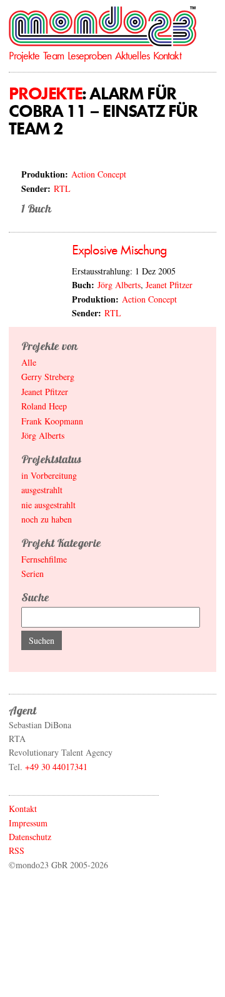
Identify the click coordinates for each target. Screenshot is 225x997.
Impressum (28, 823)
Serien (32, 573)
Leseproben (89, 55)
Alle (28, 362)
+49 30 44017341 (56, 767)
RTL (62, 188)
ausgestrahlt (41, 490)
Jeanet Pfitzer (169, 285)
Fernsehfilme (44, 559)
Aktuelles (132, 55)
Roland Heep (44, 406)
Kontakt (167, 55)
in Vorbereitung (49, 475)
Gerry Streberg (47, 377)
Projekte (24, 55)
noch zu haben (46, 519)
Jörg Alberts (119, 285)
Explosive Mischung (119, 250)
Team (53, 55)
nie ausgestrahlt (48, 505)
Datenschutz (30, 837)
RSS (16, 850)
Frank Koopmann (52, 421)
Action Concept (98, 174)
